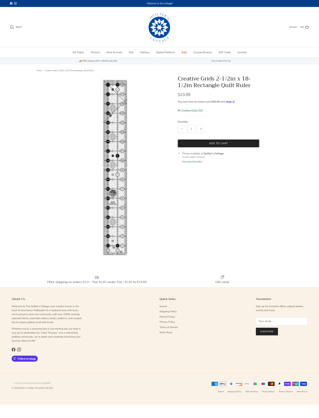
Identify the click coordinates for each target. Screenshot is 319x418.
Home (39, 70)
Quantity (183, 121)
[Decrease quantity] (182, 129)
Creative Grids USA (192, 110)
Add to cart (218, 143)
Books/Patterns (165, 52)
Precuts (95, 52)
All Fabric (78, 52)
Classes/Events (203, 52)
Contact (242, 52)
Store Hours (166, 332)
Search (163, 306)
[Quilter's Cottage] (159, 27)
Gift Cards (225, 52)
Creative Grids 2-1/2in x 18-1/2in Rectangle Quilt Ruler (69, 70)
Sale (184, 52)
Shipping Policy (168, 311)
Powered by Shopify (44, 388)
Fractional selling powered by (32, 383)
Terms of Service (169, 327)
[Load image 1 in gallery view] (115, 167)
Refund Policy (167, 316)
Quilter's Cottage (26, 388)
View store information (192, 161)
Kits (131, 52)
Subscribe (267, 331)
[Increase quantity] (201, 129)
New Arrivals (114, 52)
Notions (145, 52)
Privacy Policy (167, 322)
